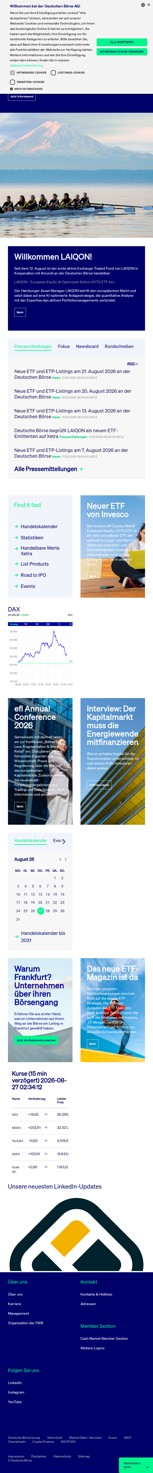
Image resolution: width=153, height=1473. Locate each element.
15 (55, 894)
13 (40, 894)
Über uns (15, 1294)
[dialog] (76, 47)
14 (48, 894)
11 (25, 894)
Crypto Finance (43, 1441)
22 (55, 902)
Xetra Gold (55, 1437)
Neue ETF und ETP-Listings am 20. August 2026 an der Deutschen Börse (72, 394)
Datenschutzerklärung (26, 65)
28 (48, 911)
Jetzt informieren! (21, 96)
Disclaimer (39, 1456)
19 (33, 902)
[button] (52, 89)
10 (18, 894)
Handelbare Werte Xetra (40, 550)
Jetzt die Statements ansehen (36, 1040)
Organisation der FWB (25, 1322)
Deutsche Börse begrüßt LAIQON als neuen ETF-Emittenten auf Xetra (66, 433)
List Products (35, 564)
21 (48, 902)
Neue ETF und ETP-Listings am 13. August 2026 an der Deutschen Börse (72, 413)
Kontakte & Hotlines (96, 1294)
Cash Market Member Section (104, 1338)
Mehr (20, 312)
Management (18, 1313)
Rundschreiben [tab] (119, 346)
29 (55, 911)
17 (18, 902)
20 (40, 902)
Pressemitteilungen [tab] (33, 346)
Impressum (16, 1456)
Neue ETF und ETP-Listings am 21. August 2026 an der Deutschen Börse (72, 374)
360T (127, 1437)
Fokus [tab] (64, 346)
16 (62, 894)
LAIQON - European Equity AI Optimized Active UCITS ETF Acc (64, 281)
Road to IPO (33, 575)
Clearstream (17, 1441)
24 (18, 911)
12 (33, 894)
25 (25, 911)
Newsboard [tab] (87, 346)
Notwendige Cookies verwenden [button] (122, 51)
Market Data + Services (85, 1437)
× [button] (148, 4)
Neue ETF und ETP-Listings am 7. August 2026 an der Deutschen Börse (71, 453)
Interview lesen (99, 785)
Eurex (113, 1437)
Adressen (88, 1303)
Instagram (16, 1392)
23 (62, 902)
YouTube (15, 1401)
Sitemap (84, 1456)
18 (25, 902)
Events (28, 586)
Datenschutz (62, 1456)
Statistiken (32, 537)
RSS (131, 364)
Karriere (14, 1303)
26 (33, 911)
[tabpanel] (76, 417)
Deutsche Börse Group (24, 1437)
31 (18, 919)
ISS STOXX (68, 1441)
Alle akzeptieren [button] (121, 42)
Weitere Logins (92, 1348)
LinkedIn (15, 1382)
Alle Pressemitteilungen (46, 469)
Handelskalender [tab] (30, 840)
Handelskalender (39, 526)
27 (41, 911)
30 (62, 911)
